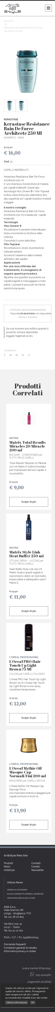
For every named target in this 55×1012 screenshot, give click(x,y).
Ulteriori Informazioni (16, 1002)
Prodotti (8, 863)
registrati (20, 335)
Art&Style (9, 870)
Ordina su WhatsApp (17, 890)
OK (32, 1002)
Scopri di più (28, 501)
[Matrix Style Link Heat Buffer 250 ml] (28, 528)
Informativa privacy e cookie (20, 951)
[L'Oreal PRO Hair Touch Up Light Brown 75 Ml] (28, 637)
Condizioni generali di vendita (20, 947)
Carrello (35, 866)
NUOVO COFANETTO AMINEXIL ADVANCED (25, 894)
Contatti (35, 863)
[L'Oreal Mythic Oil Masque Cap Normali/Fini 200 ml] (28, 744)
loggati (10, 335)
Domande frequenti (15, 944)
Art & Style (13, 8)
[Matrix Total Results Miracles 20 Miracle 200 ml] (28, 418)
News (7, 866)
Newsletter (37, 870)
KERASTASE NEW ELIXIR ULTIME (21, 898)
